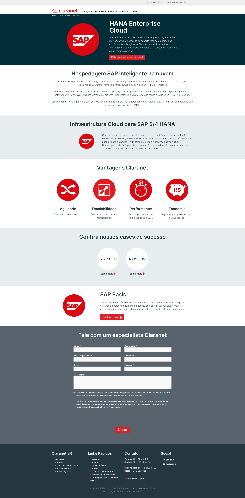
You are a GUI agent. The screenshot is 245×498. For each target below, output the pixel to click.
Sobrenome (130, 345)
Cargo (77, 365)
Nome (77, 345)
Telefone (129, 355)
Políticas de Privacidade (103, 474)
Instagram (171, 464)
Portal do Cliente (174, 2)
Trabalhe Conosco (155, 2)
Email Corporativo (83, 355)
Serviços (85, 12)
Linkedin (170, 459)
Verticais (99, 12)
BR (185, 2)
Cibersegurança (64, 471)
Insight (111, 12)
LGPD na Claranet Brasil (103, 471)
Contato (134, 12)
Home (54, 16)
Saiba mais (106, 273)
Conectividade (64, 468)
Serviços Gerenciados (67, 465)
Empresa (129, 365)
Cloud (60, 462)
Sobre (123, 12)
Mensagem (79, 374)
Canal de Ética (99, 465)
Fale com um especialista (126, 57)
